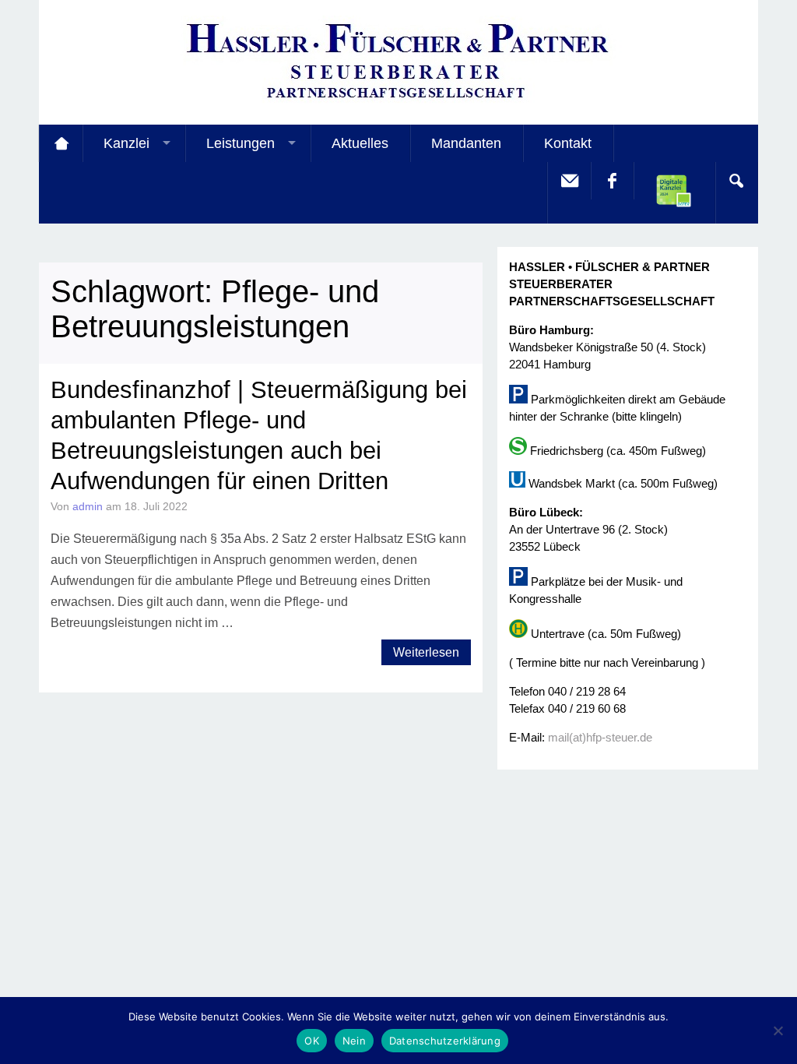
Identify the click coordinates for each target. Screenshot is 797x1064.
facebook (612, 180)
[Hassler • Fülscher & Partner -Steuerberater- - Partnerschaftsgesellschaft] (398, 101)
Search (736, 180)
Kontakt (568, 143)
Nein (354, 1040)
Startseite (61, 143)
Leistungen (240, 143)
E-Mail (569, 180)
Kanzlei (126, 143)
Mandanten (466, 143)
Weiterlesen (426, 652)
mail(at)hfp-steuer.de (600, 737)
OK (311, 1040)
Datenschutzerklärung (444, 1040)
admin (87, 506)
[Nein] (777, 1030)
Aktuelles (360, 143)
